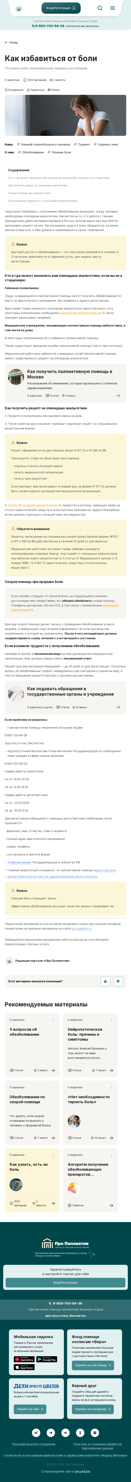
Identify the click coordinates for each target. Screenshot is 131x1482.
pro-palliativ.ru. (82, 928)
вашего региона (105, 870)
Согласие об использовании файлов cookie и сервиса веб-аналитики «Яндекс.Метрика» (65, 1455)
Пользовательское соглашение (33, 1444)
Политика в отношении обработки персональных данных (97, 1446)
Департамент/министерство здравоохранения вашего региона (52, 876)
